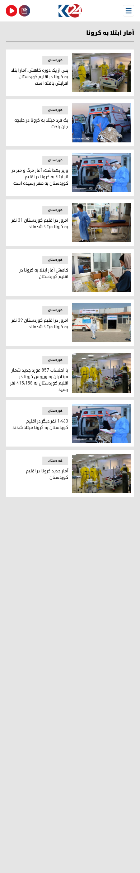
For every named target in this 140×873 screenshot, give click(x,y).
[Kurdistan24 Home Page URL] (70, 11)
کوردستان (55, 60)
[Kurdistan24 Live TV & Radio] (11, 10)
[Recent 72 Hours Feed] (24, 10)
